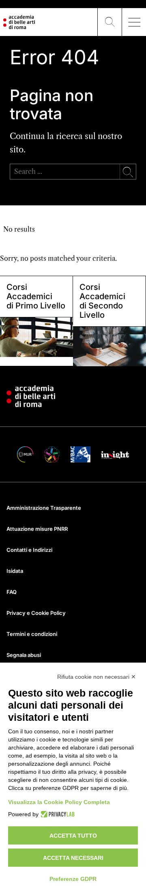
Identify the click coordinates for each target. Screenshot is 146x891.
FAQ (11, 592)
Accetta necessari (73, 858)
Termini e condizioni (31, 634)
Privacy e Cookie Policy (36, 613)
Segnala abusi (23, 655)
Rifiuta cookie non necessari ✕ (96, 677)
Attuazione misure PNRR (37, 529)
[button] (110, 22)
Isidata (14, 571)
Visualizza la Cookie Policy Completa (59, 802)
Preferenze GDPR (73, 879)
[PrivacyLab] (57, 814)
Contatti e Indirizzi (29, 550)
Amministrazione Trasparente (43, 508)
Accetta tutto (73, 835)
